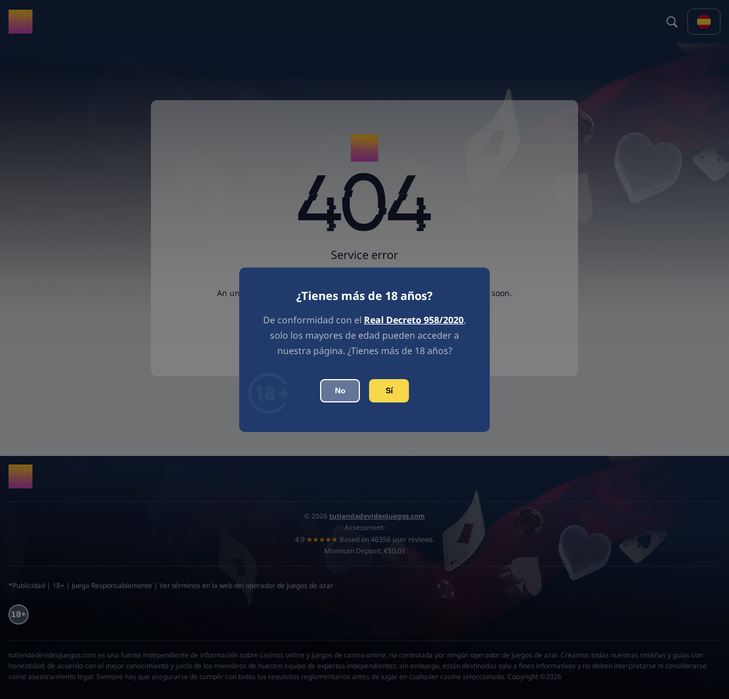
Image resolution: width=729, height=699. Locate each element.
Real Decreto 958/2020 (414, 320)
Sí (389, 390)
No (340, 390)
